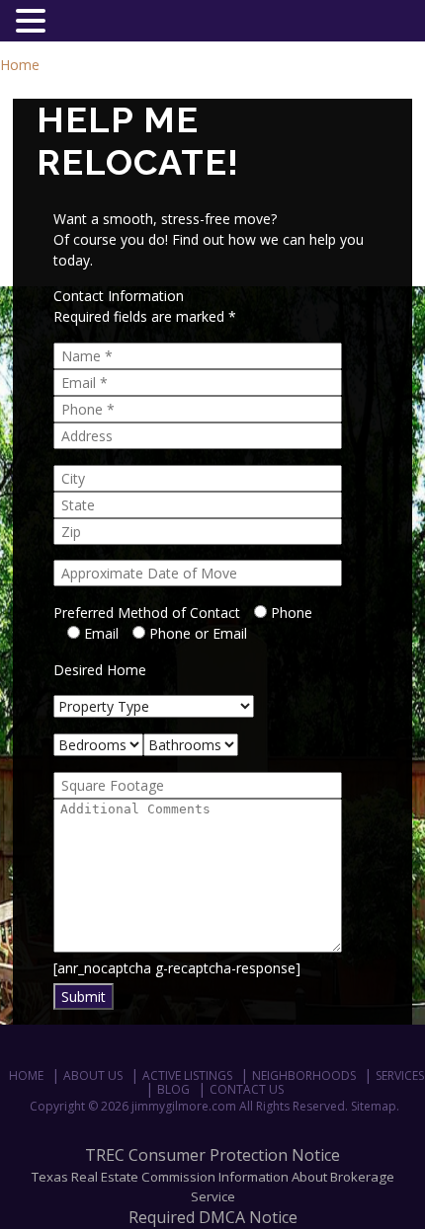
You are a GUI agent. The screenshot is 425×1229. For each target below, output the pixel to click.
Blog (173, 1089)
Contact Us (247, 1089)
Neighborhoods (304, 1075)
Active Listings (187, 1075)
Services (400, 1075)
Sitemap (373, 1106)
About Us (93, 1075)
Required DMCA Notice (213, 1217)
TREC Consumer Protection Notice (212, 1155)
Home (20, 64)
